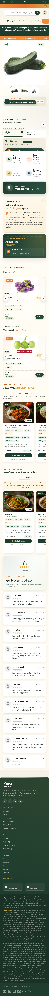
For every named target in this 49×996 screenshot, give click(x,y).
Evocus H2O (37, 939)
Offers (5, 815)
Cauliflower (37, 903)
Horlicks (33, 943)
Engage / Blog (7, 818)
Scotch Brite (35, 958)
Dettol (15, 929)
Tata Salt (9, 953)
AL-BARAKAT (16, 978)
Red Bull (23, 964)
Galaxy (10, 951)
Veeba (10, 976)
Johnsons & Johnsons (32, 976)
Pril (36, 912)
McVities (5, 951)
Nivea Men (37, 927)
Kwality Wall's (14, 968)
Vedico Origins (37, 951)
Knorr (14, 960)
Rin (33, 945)
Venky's (5, 945)
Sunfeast (5, 931)
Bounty (28, 964)
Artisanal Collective (23, 931)
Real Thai (16, 966)
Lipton (25, 947)
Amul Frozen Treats (25, 966)
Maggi (41, 972)
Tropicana (37, 945)
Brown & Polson (17, 943)
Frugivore (20, 962)
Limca (15, 962)
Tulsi (31, 916)
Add (40, 316)
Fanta (22, 920)
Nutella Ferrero (40, 968)
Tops (24, 923)
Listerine (30, 962)
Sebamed (22, 976)
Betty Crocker (18, 955)
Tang (15, 933)
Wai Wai (12, 927)
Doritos (31, 949)
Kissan (38, 933)
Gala (18, 937)
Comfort (17, 927)
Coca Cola (21, 958)
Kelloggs (16, 914)
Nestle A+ (38, 918)
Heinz (25, 910)
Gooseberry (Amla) (8, 901)
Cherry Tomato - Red (8, 903)
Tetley (18, 960)
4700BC (27, 920)
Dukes (27, 929)
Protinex (29, 941)
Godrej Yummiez (22, 970)
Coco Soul (11, 955)
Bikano (43, 927)
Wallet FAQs (7, 842)
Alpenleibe (6, 941)
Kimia (29, 947)
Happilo (30, 951)
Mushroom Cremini (8, 905)
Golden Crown (27, 925)
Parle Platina (6, 949)
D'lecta (5, 964)
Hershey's (36, 953)
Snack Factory (21, 929)
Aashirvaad (36, 972)
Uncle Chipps (37, 929)
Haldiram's (24, 978)
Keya (14, 910)
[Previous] (5, 298)
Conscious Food (11, 918)
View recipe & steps (18, 459)
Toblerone (20, 925)
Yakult (32, 910)
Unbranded (39, 966)
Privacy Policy (7, 825)
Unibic (4, 929)
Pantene (37, 978)
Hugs (8, 927)
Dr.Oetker (5, 976)
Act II (19, 964)
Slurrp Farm (37, 910)
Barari (19, 941)
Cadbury (29, 972)
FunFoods (25, 945)
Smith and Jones (27, 912)
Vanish (33, 964)
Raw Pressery (11, 980)
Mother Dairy (33, 920)
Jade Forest (23, 974)
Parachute (6, 962)
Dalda (4, 974)
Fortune (23, 927)
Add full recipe (19, 455)
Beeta (28, 923)
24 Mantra (35, 960)
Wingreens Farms (8, 943)
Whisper (5, 955)
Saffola (11, 962)
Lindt (30, 960)
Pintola (25, 951)
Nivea (41, 976)
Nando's (5, 966)
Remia (4, 980)
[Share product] (43, 124)
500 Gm (18, 309)
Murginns (14, 931)
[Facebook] (5, 801)
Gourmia (9, 925)
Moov (41, 970)
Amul (14, 925)
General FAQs (7, 839)
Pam (28, 910)
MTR (30, 945)
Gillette (18, 918)
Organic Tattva (35, 970)
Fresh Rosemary (19, 897)
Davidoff (16, 939)
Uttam (4, 953)
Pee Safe (41, 914)
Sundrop (36, 916)
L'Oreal (41, 941)
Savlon (19, 916)
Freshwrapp (13, 941)
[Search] (37, 13)
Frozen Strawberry (35, 899)
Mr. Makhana (24, 960)
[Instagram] (10, 801)
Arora (30, 937)
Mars (18, 920)
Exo (14, 947)
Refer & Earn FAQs (9, 845)
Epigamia (39, 974)
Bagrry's (23, 933)
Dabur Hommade (12, 964)
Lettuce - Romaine (14, 899)
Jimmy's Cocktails (8, 914)
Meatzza (10, 937)
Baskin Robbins (37, 937)
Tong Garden (26, 943)
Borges (36, 949)
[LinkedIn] (20, 801)
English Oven (42, 962)
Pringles (9, 974)
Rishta (14, 976)
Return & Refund (8, 822)
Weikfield (42, 953)
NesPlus (30, 939)
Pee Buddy (29, 968)
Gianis (11, 939)
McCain (32, 955)
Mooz (32, 927)
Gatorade (19, 972)
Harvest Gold (26, 955)
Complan (32, 918)
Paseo (13, 923)
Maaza (42, 933)
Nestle (29, 974)
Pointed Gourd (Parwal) (14, 359)
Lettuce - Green (18, 905)
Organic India (12, 912)
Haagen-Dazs (34, 914)
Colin (33, 935)
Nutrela (37, 923)
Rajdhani (42, 947)
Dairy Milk (24, 935)
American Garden (13, 945)
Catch (20, 945)
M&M (15, 920)
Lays (41, 925)
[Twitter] (15, 801)
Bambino (38, 943)
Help (44, 2)
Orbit (11, 920)
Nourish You (6, 968)
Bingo (15, 937)
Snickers (5, 970)
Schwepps (27, 914)
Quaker (28, 927)
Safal (16, 980)
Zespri (29, 935)
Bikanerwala (13, 958)
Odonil (9, 923)
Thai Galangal (29, 903)
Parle (9, 931)
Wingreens (22, 968)
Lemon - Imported (12, 907)
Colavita (10, 933)
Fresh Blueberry (24, 899)
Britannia (20, 951)
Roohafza (10, 929)
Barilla (19, 933)
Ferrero (9, 972)
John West (42, 949)
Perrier (44, 951)
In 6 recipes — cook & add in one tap (21, 102)
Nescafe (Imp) (26, 916)
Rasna (4, 927)
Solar (43, 910)
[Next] (43, 298)
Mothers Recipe (23, 939)
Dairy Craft (38, 955)
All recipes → (24, 393)
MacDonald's (28, 958)
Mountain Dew (24, 937)
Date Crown (19, 923)
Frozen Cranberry (20, 903)
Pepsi (25, 962)
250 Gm (9, 309)
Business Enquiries (9, 849)
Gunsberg (24, 941)
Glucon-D (35, 941)
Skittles (21, 914)
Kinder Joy (9, 978)
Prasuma (18, 912)
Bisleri (10, 960)
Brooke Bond (36, 925)
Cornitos (26, 949)
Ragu (11, 949)
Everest (42, 978)
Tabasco (40, 931)
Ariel (29, 970)
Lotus (34, 968)
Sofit (4, 978)
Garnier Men (18, 947)
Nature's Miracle (31, 933)
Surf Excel (11, 966)
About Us (6, 811)
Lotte (8, 920)
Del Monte (17, 949)
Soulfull (35, 962)
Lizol (21, 949)
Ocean (14, 972)
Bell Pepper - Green (29, 905)
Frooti (14, 935)
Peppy (14, 953)
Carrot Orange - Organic (24, 907)
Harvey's (14, 970)
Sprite (33, 966)
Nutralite (25, 953)
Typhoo (34, 974)
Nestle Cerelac (25, 918)
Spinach (41, 901)
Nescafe (24, 972)
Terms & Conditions (9, 828)
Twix (31, 929)
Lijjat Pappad (33, 931)
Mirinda (43, 964)
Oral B (39, 912)
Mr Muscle (21, 980)
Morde (30, 953)
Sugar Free (20, 910)
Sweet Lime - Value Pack (31, 897)
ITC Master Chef (12, 916)
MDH (33, 912)
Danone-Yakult (35, 947)
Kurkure (5, 916)
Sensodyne (42, 960)
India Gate (19, 953)
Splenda (5, 912)
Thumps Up (30, 978)
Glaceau (38, 964)
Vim (11, 947)
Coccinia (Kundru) (12, 301)
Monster (18, 935)
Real (18, 976)
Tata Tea (14, 951)
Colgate (5, 935)
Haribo (10, 935)
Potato (37, 905)
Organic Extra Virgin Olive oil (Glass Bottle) (26, 901)
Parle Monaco (16, 974)
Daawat (32, 923)
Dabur (10, 970)
